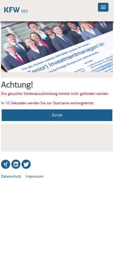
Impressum (34, 176)
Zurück (57, 115)
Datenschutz (11, 176)
